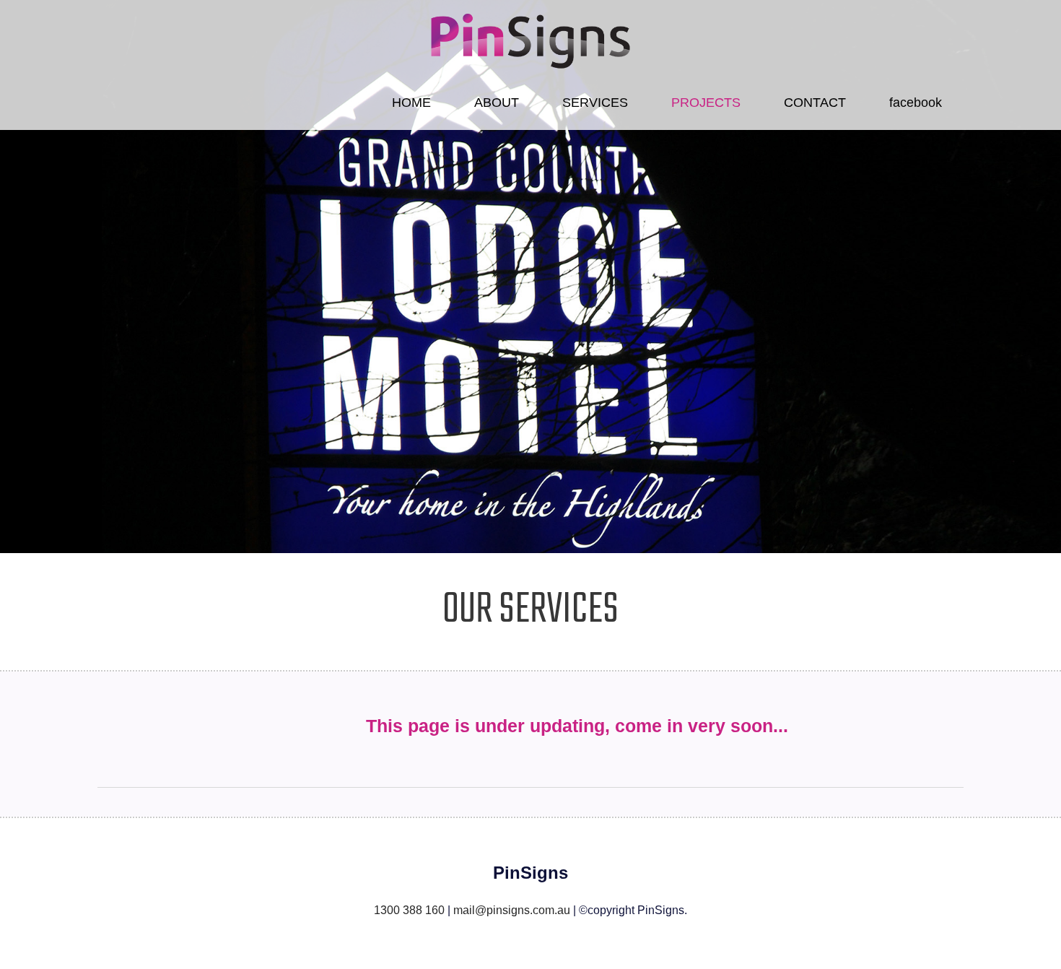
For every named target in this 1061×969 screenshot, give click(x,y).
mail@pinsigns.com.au (511, 910)
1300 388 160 (409, 910)
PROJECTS (706, 102)
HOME (411, 102)
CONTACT (815, 102)
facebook (915, 102)
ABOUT (496, 102)
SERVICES (595, 102)
